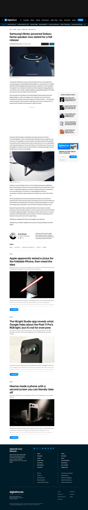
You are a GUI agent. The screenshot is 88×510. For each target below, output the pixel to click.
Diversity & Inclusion (61, 496)
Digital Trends (9, 22)
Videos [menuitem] (74, 20)
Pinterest (48, 448)
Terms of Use (60, 499)
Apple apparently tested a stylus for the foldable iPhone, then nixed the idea (70, 100)
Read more (14, 309)
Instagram (37, 448)
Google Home (23, 86)
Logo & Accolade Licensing (42, 482)
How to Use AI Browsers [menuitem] (54, 24)
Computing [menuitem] (26, 20)
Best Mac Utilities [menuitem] (34, 24)
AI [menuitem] (20, 20)
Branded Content (64, 475)
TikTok (45, 448)
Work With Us (60, 494)
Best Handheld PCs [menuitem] (43, 24)
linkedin (20, 238)
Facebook (34, 448)
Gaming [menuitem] (38, 20)
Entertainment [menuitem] (45, 20)
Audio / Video (40, 460)
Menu (2, 20)
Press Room (72, 494)
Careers (59, 491)
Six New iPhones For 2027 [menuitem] (23, 24)
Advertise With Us (41, 477)
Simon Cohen (19, 44)
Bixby (35, 84)
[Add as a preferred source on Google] (45, 44)
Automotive (39, 467)
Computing (39, 456)
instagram (18, 238)
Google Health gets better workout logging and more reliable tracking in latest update (70, 132)
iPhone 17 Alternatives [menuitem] (65, 24)
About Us (39, 473)
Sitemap (71, 496)
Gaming (39, 458)
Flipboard (53, 448)
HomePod (50, 86)
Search (85, 20)
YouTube (42, 448)
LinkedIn (51, 448)
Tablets (62, 453)
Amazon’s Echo (32, 86)
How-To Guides (64, 465)
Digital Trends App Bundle (66, 482)
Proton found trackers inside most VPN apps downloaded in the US (70, 123)
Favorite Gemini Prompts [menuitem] (77, 24)
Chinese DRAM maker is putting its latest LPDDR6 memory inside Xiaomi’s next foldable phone (70, 116)
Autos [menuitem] (60, 20)
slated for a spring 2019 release (38, 90)
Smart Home (17, 247)
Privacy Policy (62, 159)
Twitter (40, 448)
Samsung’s (15, 84)
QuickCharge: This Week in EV (28, 247)
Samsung (39, 247)
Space (62, 458)
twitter (23, 238)
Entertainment (40, 465)
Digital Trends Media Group (17, 504)
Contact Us (39, 475)
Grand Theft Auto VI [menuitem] (11, 24)
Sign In (80, 20)
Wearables (63, 456)
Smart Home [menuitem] (67, 20)
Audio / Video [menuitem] (54, 20)
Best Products (64, 463)
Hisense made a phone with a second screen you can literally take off (70, 108)
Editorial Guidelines (41, 480)
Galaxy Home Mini (21, 212)
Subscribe (73, 156)
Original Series (64, 467)
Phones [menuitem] (32, 20)
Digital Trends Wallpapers (66, 477)
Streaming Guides (65, 460)
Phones (38, 453)
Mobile (11, 247)
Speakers (44, 247)
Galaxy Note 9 (48, 88)
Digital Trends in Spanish (66, 480)
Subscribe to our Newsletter (67, 473)
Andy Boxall (13, 44)
